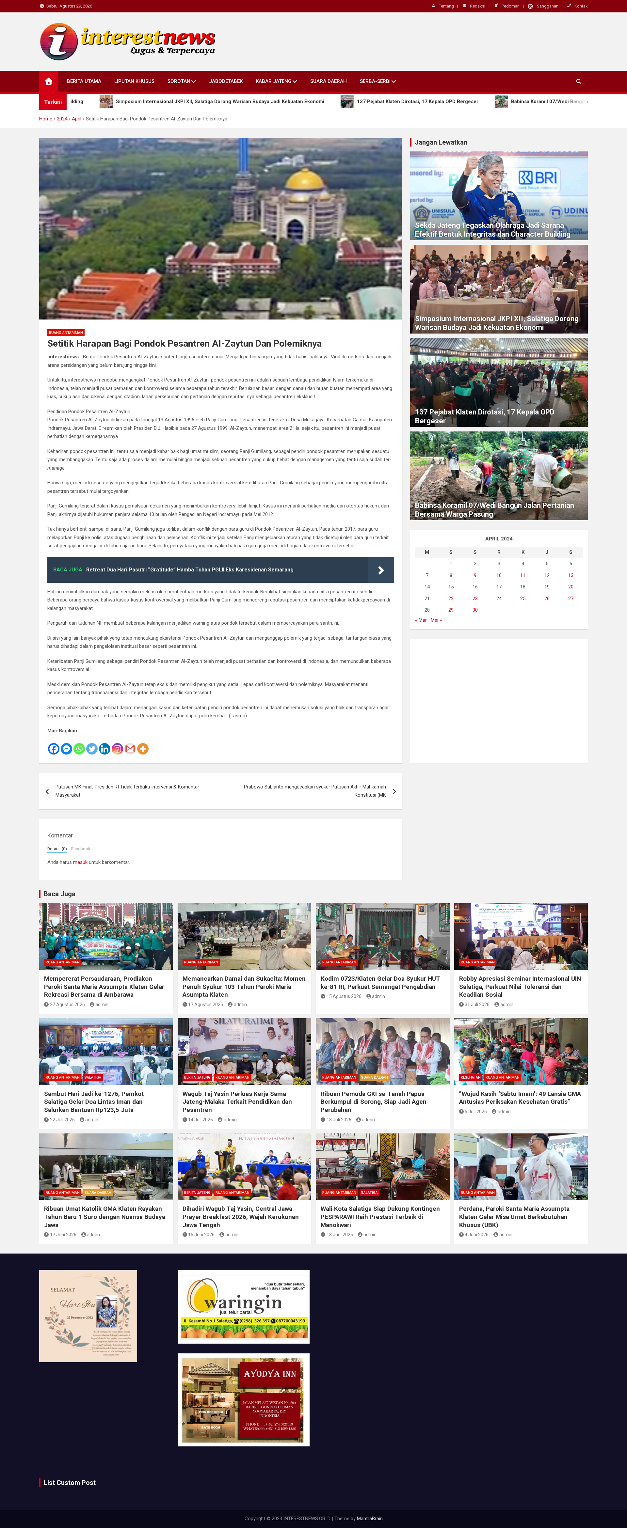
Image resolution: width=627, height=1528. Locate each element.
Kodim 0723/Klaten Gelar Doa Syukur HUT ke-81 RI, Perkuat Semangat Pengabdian (380, 982)
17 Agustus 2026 (205, 1004)
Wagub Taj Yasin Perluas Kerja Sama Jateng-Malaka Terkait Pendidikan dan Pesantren (237, 1102)
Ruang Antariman (66, 333)
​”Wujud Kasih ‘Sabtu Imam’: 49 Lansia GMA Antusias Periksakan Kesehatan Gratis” (520, 1098)
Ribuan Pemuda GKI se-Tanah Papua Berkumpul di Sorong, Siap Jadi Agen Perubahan (373, 1102)
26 (547, 598)
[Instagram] (117, 745)
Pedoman (511, 6)
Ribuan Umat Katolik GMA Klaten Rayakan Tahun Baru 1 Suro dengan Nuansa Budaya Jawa (104, 1216)
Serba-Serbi (375, 81)
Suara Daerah (328, 81)
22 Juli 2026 (62, 1119)
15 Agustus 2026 (344, 996)
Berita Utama (84, 81)
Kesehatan (471, 1077)
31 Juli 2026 (477, 1004)
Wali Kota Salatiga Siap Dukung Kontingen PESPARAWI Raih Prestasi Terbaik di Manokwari (380, 1216)
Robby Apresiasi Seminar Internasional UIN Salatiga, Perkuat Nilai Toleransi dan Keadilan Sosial (520, 986)
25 (522, 598)
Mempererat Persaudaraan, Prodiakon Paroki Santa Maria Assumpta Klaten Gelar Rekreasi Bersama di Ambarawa (104, 986)
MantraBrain (370, 1518)
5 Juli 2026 (476, 1111)
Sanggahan (547, 6)
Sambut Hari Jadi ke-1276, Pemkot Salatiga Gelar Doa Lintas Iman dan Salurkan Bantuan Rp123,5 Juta (94, 1102)
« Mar (421, 620)
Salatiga (93, 1077)
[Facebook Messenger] (66, 745)
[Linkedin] (104, 745)
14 (427, 587)
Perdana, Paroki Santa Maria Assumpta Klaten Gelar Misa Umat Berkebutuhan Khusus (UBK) (514, 1216)
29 (451, 610)
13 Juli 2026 (339, 1119)
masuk (80, 862)
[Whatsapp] (79, 745)
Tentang (446, 6)
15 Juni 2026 (201, 1234)
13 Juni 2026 (340, 1234)
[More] (143, 745)
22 (451, 598)
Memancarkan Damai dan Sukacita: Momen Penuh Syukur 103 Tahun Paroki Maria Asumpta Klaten (244, 986)
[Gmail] (130, 745)
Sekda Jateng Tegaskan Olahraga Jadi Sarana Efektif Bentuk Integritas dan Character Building (493, 229)
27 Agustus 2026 (67, 1004)
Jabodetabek (226, 81)
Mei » (436, 620)
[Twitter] (92, 745)
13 (570, 575)
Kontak (581, 6)
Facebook (80, 848)
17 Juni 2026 (63, 1234)
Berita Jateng (197, 1077)
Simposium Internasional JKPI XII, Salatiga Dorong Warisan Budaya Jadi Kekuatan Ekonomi (497, 323)
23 (475, 598)
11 (522, 575)
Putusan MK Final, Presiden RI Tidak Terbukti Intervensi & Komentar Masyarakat (127, 791)
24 (499, 598)
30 (475, 610)
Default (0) (57, 848)
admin (101, 1004)
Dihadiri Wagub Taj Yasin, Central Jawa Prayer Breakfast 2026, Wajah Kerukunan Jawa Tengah (241, 1216)
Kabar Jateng (274, 81)
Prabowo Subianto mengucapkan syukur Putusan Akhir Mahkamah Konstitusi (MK (315, 791)
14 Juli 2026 (200, 1119)
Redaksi (477, 6)
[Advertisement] (499, 701)
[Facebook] (53, 745)
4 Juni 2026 (477, 1234)
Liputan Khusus (134, 81)
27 (570, 598)
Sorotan (179, 81)
